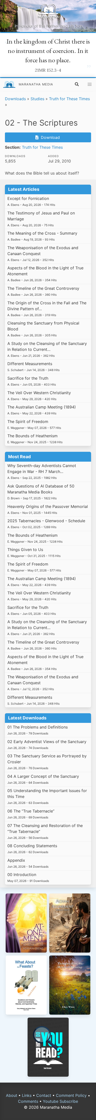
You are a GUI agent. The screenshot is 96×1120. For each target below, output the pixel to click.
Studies (37, 98)
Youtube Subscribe (60, 1101)
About (11, 1095)
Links (27, 1095)
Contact (43, 1095)
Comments (28, 1101)
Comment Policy (71, 1095)
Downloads (15, 98)
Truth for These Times (69, 98)
